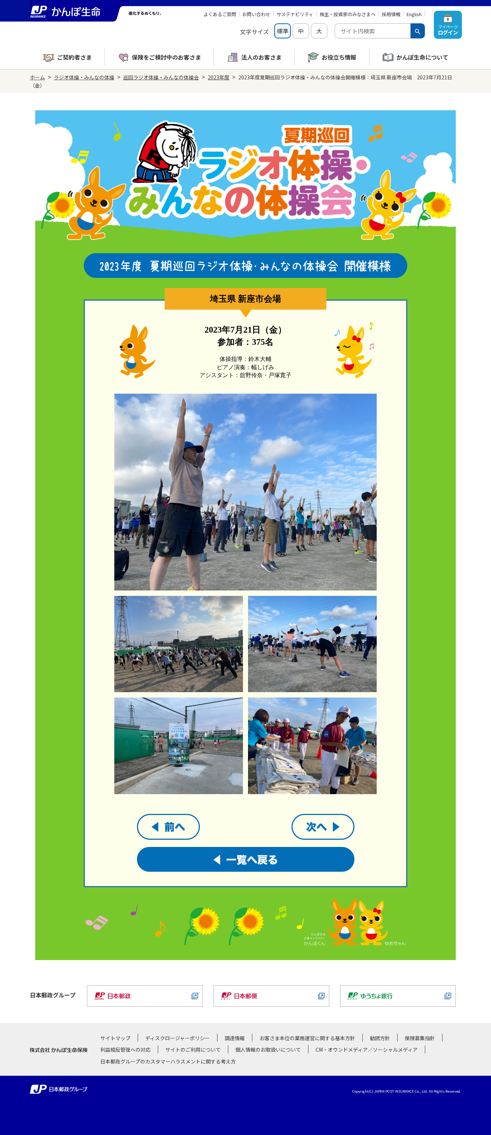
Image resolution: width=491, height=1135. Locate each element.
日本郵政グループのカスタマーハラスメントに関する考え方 (168, 1061)
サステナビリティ (294, 14)
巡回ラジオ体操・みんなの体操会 (161, 77)
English (414, 14)
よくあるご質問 (219, 14)
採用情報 (391, 14)
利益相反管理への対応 (125, 1049)
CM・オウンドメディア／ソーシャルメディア (367, 1049)
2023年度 (218, 77)
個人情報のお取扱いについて (268, 1049)
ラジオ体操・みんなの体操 (84, 77)
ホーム (37, 77)
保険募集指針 (420, 1038)
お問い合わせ (256, 14)
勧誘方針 (380, 1038)
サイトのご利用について (193, 1049)
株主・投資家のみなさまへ (348, 14)
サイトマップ (115, 1038)
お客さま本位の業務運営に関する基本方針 (307, 1038)
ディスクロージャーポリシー (177, 1038)
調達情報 (235, 1038)
